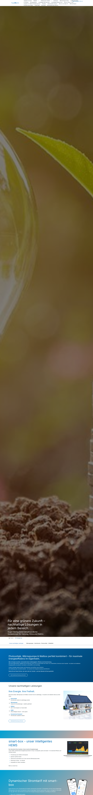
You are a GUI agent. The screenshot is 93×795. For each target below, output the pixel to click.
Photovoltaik (44, 643)
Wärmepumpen (29, 643)
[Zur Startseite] (15, 3)
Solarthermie (37, 643)
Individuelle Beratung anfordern (16, 720)
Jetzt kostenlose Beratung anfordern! (18, 675)
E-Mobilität (50, 643)
